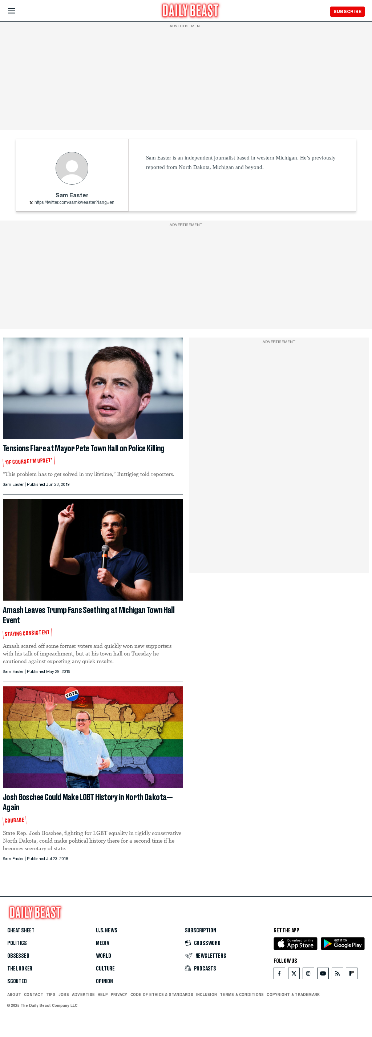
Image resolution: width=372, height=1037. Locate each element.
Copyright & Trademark (293, 994)
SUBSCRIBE (347, 11)
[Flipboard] (351, 975)
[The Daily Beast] (191, 11)
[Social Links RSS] (337, 975)
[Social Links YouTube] (323, 975)
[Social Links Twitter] (294, 975)
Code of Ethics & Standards (161, 994)
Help (103, 994)
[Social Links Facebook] (279, 975)
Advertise (83, 994)
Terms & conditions (242, 994)
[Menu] (17, 11)
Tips (51, 994)
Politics (17, 943)
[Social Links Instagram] (308, 975)
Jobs (63, 994)
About (14, 994)
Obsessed (18, 956)
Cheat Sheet (21, 930)
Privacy (119, 994)
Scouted (17, 981)
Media (102, 943)
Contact (33, 994)
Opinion (104, 981)
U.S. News (106, 930)
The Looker (19, 969)
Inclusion (206, 994)
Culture (105, 969)
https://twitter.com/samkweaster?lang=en (74, 203)
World (103, 956)
